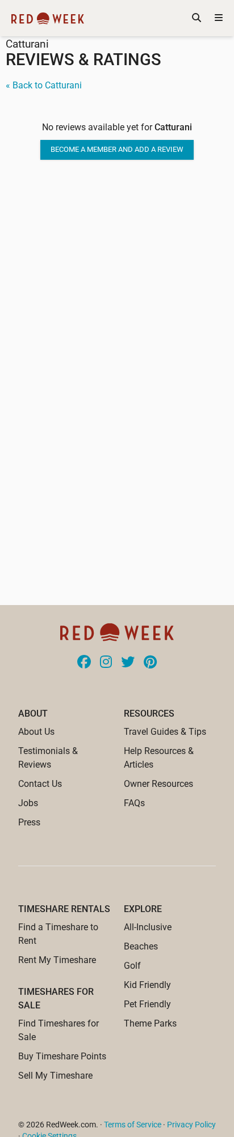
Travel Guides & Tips (165, 731)
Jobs (28, 803)
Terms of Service (132, 1124)
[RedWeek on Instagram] (106, 663)
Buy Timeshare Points (62, 1056)
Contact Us (40, 783)
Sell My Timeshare (55, 1075)
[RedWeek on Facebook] (84, 663)
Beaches (141, 946)
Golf (132, 965)
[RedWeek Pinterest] (150, 663)
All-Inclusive (148, 927)
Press (29, 822)
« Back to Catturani (44, 85)
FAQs (134, 803)
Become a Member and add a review (117, 149)
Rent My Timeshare (57, 960)
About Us (36, 731)
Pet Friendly (147, 1004)
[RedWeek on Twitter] (128, 663)
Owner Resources (158, 783)
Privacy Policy (191, 1124)
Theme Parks (150, 1023)
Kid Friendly (147, 985)
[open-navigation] (219, 18)
